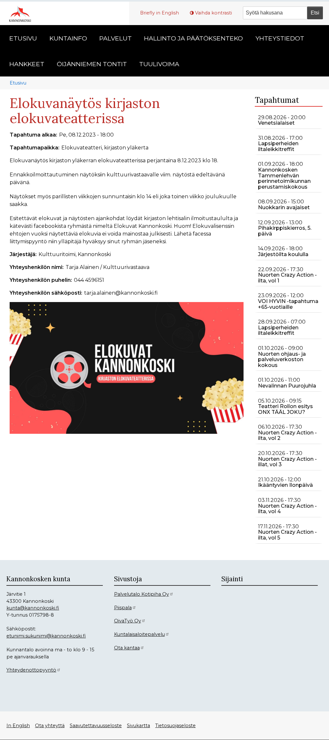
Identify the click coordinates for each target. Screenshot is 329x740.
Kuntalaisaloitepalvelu (139, 634)
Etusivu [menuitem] (23, 38)
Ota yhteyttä (50, 725)
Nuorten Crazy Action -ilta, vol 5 (287, 535)
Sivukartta (138, 725)
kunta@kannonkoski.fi (32, 608)
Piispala (123, 608)
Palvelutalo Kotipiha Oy (141, 594)
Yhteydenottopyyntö (31, 670)
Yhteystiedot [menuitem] (279, 38)
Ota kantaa (127, 648)
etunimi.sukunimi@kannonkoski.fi (46, 636)
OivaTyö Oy (127, 621)
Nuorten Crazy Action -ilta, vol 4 (287, 509)
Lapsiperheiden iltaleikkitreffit (278, 146)
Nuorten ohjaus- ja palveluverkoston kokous (282, 359)
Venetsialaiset (276, 123)
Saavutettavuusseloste (96, 725)
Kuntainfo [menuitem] (68, 38)
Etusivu (18, 83)
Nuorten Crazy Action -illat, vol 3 (287, 462)
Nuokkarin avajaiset (284, 207)
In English (18, 725)
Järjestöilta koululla (283, 254)
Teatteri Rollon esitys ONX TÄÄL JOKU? (285, 409)
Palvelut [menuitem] (115, 38)
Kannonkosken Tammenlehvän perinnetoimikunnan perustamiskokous (284, 178)
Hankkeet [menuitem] (26, 64)
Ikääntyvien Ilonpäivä (285, 485)
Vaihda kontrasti (213, 13)
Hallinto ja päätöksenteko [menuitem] (193, 38)
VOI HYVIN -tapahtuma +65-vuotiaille (288, 304)
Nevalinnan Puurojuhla (287, 386)
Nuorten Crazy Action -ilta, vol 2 (287, 435)
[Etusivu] (22, 13)
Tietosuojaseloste (175, 725)
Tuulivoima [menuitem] (159, 64)
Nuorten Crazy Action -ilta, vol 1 (287, 278)
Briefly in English (159, 13)
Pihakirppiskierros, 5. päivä (284, 231)
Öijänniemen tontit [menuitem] (92, 64)
